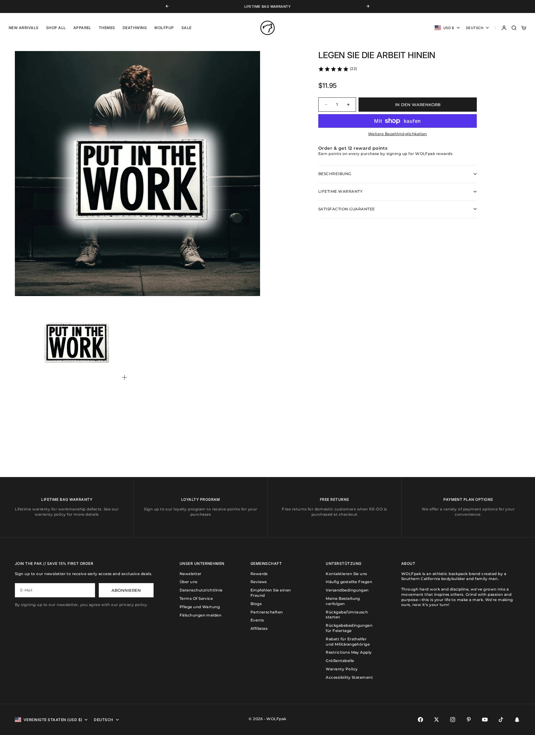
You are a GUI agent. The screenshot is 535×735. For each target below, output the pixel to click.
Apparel (82, 27)
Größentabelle (340, 660)
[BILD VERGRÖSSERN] (245, 281)
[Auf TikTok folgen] (501, 719)
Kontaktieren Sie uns (346, 573)
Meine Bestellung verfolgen (343, 601)
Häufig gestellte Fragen (349, 581)
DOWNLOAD (259, 7)
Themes (107, 27)
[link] (337, 69)
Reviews (258, 581)
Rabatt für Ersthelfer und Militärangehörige (348, 642)
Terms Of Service (196, 598)
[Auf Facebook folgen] (420, 719)
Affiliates (259, 628)
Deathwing (135, 27)
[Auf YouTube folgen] (485, 719)
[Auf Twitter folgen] (436, 719)
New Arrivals (24, 27)
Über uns (189, 581)
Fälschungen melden (201, 615)
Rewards (259, 573)
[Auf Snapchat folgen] (517, 719)
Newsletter (191, 573)
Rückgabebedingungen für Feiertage (349, 628)
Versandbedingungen (347, 590)
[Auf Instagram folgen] (453, 719)
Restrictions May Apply (349, 652)
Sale (186, 27)
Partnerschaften (266, 612)
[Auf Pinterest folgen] (469, 719)
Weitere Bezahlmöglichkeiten (397, 133)
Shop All (56, 27)
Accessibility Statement (349, 677)
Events (257, 620)
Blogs (256, 603)
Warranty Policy (342, 669)
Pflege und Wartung (200, 606)
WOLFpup (164, 27)
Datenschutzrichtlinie (201, 590)
